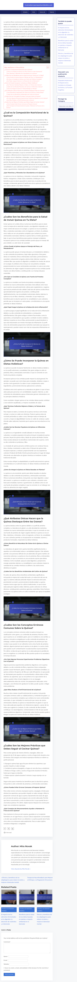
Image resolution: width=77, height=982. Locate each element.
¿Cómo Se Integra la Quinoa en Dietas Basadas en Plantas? (21, 88)
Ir (65, 109)
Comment (7, 942)
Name (6, 956)
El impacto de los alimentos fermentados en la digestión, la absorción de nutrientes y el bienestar (8, 919)
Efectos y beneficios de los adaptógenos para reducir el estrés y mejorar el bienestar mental (44, 919)
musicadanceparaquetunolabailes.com (38, 5)
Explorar (52, 12)
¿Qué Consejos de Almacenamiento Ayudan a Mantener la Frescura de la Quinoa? (25, 106)
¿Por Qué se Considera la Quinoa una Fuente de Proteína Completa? (24, 79)
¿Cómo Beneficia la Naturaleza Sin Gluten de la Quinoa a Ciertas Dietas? (25, 92)
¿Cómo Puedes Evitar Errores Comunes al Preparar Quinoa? (21, 104)
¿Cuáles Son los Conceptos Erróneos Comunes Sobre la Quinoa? (22, 96)
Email (6, 960)
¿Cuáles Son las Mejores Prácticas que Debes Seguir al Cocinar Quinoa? (24, 102)
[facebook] (5, 828)
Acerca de (42, 12)
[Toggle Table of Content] (47, 67)
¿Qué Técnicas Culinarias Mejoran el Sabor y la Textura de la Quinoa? (24, 85)
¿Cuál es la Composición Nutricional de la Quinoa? (18, 69)
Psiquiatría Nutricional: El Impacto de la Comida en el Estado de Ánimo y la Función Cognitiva (65, 85)
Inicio (33, 12)
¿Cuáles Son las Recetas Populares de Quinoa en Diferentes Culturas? (24, 86)
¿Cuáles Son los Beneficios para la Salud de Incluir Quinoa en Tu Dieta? (24, 75)
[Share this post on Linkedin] (12, 828)
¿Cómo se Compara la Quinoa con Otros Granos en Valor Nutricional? (24, 71)
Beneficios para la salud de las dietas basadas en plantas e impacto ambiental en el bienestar (26, 919)
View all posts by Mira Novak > (20, 869)
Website (6, 964)
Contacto (25, 12)
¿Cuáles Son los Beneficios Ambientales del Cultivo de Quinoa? (22, 94)
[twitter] (9, 828)
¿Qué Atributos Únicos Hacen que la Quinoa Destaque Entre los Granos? (24, 90)
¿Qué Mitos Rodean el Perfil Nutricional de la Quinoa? (20, 100)
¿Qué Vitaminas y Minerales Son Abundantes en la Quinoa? (21, 73)
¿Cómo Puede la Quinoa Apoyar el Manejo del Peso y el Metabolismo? (24, 77)
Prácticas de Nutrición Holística (8, 909)
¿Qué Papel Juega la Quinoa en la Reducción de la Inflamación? (22, 81)
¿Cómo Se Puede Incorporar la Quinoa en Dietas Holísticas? (21, 83)
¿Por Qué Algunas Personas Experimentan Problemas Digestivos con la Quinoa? (27, 98)
